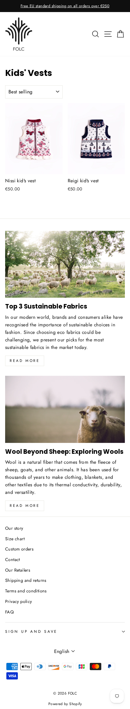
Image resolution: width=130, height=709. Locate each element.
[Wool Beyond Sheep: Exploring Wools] (65, 409)
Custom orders (19, 549)
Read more (25, 360)
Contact (12, 560)
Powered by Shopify (65, 704)
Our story (14, 528)
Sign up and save (31, 631)
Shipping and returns (26, 580)
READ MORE (25, 505)
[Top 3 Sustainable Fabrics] (65, 264)
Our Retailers (17, 570)
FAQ (9, 612)
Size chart (14, 539)
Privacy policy (18, 601)
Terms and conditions (26, 591)
